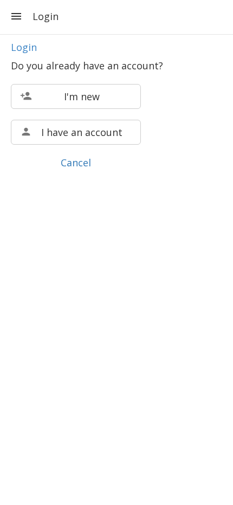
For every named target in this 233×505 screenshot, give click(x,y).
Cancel (76, 162)
